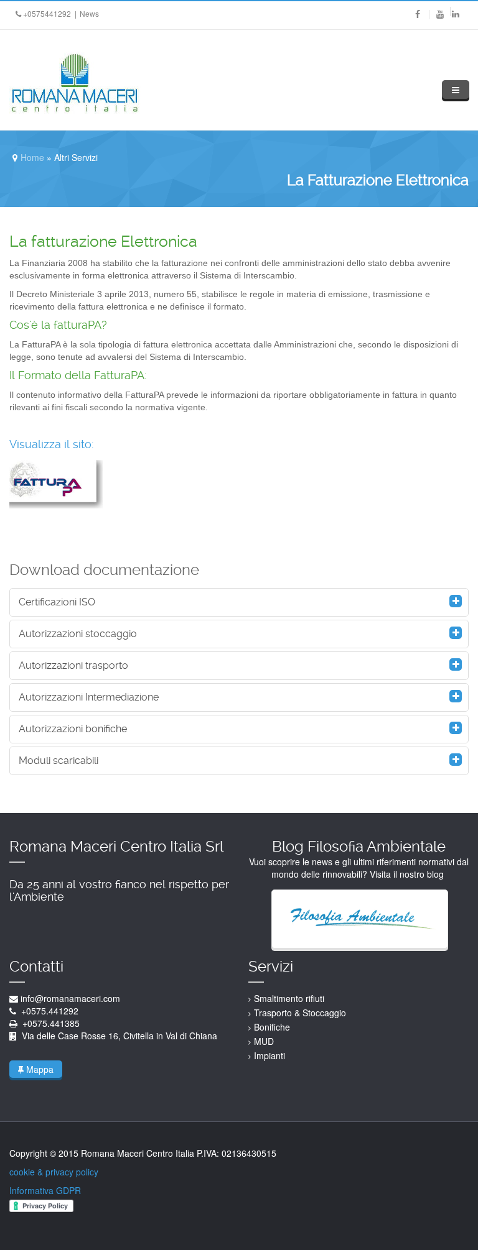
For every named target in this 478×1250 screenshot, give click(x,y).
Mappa (39, 1069)
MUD (264, 1041)
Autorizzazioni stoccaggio (78, 634)
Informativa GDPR (45, 1190)
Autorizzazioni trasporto (73, 665)
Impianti (269, 1055)
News (89, 13)
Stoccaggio (324, 1012)
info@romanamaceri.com (70, 998)
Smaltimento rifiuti (289, 998)
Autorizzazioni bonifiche (73, 729)
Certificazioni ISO (57, 602)
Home (32, 157)
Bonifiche (272, 1027)
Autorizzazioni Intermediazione (89, 697)
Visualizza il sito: (51, 444)
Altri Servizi (76, 157)
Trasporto (274, 1012)
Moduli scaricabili (58, 760)
